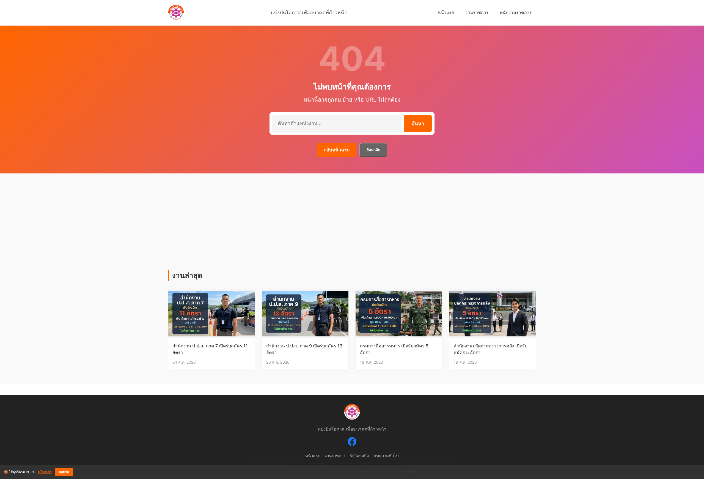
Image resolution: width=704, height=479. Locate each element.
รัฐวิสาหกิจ (359, 455)
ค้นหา (417, 123)
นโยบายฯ (45, 472)
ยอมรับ (64, 472)
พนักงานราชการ (516, 12)
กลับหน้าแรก (337, 150)
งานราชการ (477, 12)
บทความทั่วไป (386, 455)
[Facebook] (352, 442)
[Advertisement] (352, 228)
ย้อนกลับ (373, 150)
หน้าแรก (446, 12)
